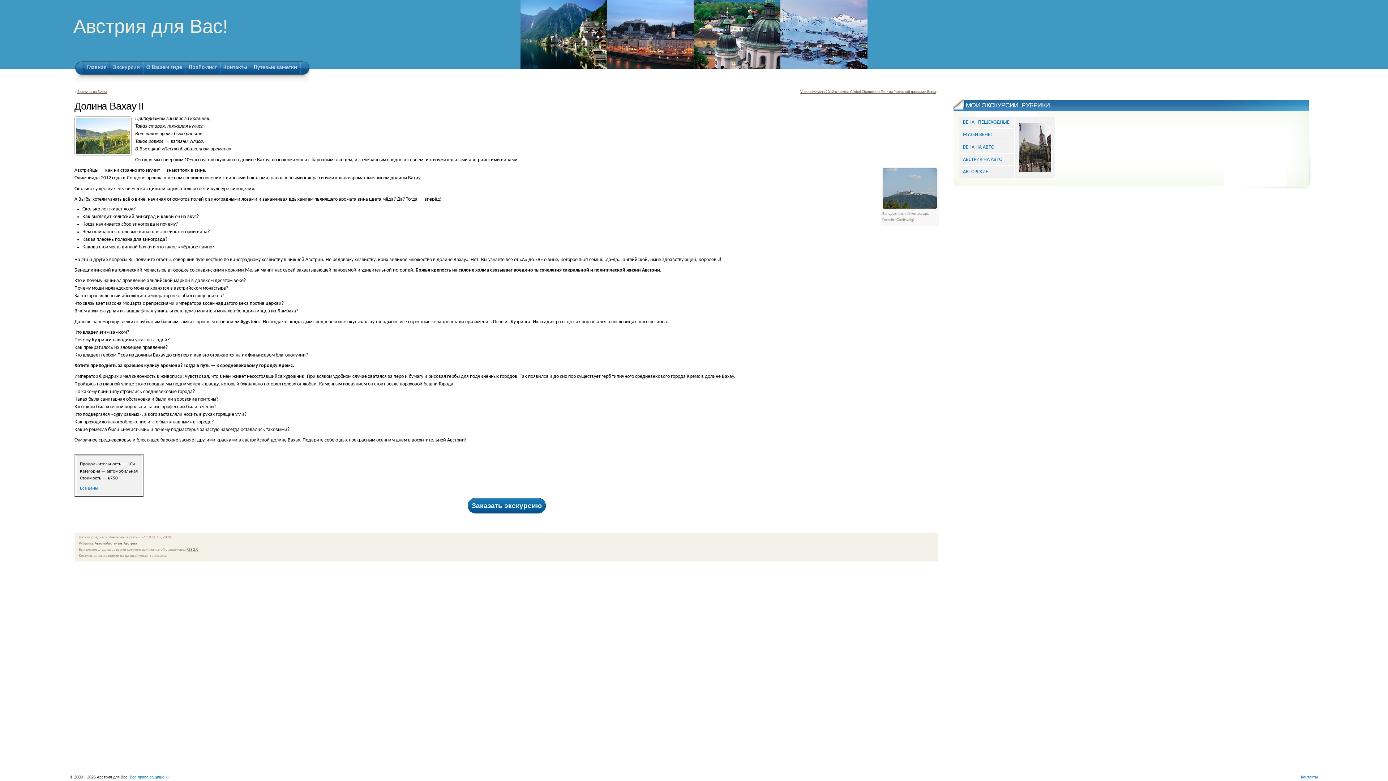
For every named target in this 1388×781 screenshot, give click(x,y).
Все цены (89, 488)
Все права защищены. (150, 777)
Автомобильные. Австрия (116, 544)
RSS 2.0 (192, 550)
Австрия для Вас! (150, 26)
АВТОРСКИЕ (975, 172)
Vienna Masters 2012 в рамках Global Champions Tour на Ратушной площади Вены (868, 92)
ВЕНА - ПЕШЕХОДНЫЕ (986, 122)
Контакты (1309, 777)
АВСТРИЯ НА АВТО (982, 159)
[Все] (1035, 147)
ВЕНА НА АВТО (978, 147)
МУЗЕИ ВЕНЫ (977, 134)
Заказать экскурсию (507, 505)
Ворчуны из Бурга (92, 92)
